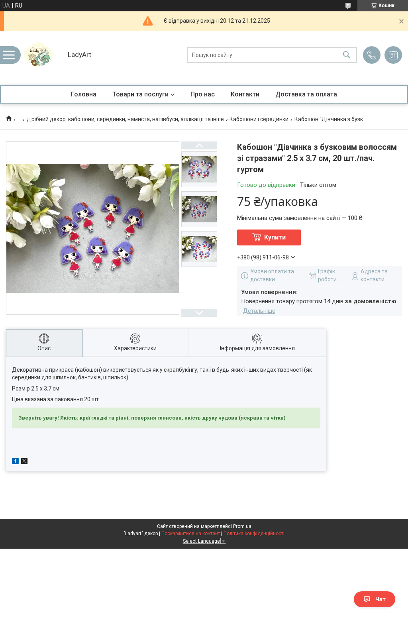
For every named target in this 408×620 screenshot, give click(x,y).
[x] (24, 462)
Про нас (202, 94)
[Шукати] (346, 55)
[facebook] (15, 462)
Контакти (245, 94)
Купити (275, 237)
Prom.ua (242, 526)
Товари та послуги (140, 94)
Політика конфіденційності (254, 533)
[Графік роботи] (393, 55)
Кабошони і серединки (259, 119)
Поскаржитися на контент (190, 533)
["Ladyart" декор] (42, 55)
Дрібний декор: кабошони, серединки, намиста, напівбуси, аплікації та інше (125, 119)
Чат (380, 599)
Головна (83, 94)
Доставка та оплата (306, 94)
